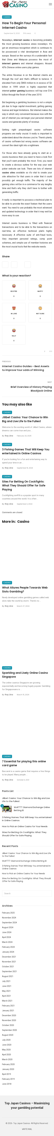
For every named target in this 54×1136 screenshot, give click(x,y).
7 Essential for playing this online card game (24, 763)
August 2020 (7, 1035)
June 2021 (6, 986)
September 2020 (9, 1030)
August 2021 (7, 976)
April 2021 (6, 996)
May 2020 (6, 1050)
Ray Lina (9, 435)
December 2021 (9, 957)
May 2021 (6, 991)
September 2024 (9, 922)
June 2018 (6, 1084)
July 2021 (6, 981)
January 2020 (8, 1069)
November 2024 (9, 918)
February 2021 (8, 1006)
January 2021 (8, 1010)
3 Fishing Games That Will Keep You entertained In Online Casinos (25, 451)
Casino (6, 17)
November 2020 (9, 1020)
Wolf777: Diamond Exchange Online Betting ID (32, 809)
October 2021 (8, 966)
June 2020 (6, 1045)
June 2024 (6, 932)
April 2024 (6, 937)
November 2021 (9, 962)
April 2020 (6, 1054)
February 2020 (8, 1064)
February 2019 (8, 1079)
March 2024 (7, 942)
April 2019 (6, 1074)
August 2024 (7, 927)
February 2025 (8, 913)
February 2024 (8, 947)
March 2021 (7, 1001)
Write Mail (27, 1129)
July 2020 (6, 1040)
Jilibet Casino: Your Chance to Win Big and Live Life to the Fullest (25, 419)
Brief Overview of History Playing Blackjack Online (31, 388)
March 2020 (7, 1059)
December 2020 (9, 1015)
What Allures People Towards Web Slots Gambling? (25, 590)
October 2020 (8, 1025)
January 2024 (8, 952)
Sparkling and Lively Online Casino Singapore (25, 675)
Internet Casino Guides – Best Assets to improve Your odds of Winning (25, 368)
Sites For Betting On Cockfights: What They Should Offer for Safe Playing (23, 485)
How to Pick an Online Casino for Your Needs (24, 826)
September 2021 (9, 971)
